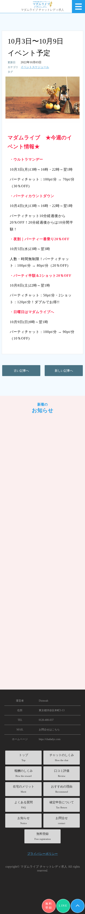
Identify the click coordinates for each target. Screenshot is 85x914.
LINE (63, 905)
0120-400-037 (46, 719)
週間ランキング (26, 556)
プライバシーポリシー (42, 853)
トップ (23, 757)
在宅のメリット (23, 789)
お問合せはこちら (49, 729)
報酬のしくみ (23, 773)
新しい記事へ (64, 370)
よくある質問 (23, 805)
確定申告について (61, 805)
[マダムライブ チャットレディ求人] (42, 4)
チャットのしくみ (61, 757)
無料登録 (48, 905)
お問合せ (62, 820)
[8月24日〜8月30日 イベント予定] (42, 595)
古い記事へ (21, 370)
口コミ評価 (61, 773)
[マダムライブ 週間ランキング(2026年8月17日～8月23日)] (42, 464)
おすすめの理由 (61, 789)
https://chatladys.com (49, 739)
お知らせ (23, 820)
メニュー (78, 6)
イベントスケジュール (35, 67)
